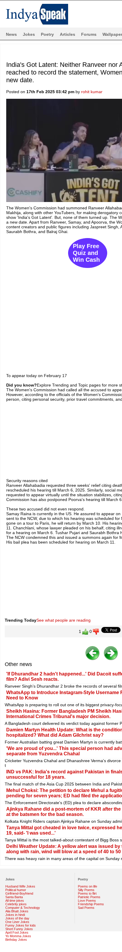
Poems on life (87, 886)
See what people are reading (63, 620)
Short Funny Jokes (19, 929)
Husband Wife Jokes (20, 886)
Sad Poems (86, 907)
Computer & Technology (22, 907)
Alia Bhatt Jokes (16, 911)
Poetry (47, 34)
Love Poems (87, 900)
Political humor (15, 890)
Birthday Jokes (16, 939)
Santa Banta (14, 897)
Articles (67, 34)
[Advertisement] (61, 301)
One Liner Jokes (17, 922)
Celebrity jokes (16, 904)
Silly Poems (86, 890)
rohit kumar (91, 91)
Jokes (29, 34)
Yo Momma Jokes (18, 936)
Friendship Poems (91, 904)
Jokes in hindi (15, 915)
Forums (89, 34)
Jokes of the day (17, 918)
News (11, 34)
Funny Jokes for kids (20, 925)
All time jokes (14, 900)
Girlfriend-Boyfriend (19, 893)
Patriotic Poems (89, 897)
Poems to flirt (87, 893)
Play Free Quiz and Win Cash (86, 253)
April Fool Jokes (16, 932)
